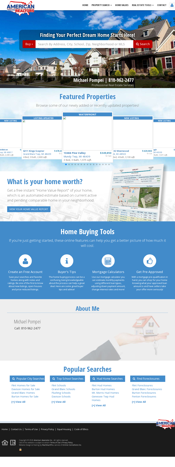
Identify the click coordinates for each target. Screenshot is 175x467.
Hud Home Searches (109, 379)
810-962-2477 (121, 80)
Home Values (122, 5)
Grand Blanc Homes (23, 392)
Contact (161, 5)
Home (85, 5)
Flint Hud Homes (102, 385)
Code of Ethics (81, 429)
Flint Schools (59, 385)
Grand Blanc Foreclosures (147, 389)
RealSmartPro (47, 445)
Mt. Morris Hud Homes (105, 392)
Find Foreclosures (147, 379)
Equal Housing (64, 429)
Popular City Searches (30, 379)
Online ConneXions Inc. (72, 445)
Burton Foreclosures (144, 392)
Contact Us (16, 429)
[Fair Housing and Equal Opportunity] (6, 442)
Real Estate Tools (142, 5)
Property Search (101, 5)
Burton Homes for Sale (24, 396)
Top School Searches (69, 379)
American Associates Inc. (43, 440)
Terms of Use (31, 429)
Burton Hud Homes (103, 389)
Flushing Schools (61, 392)
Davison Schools (61, 396)
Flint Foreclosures (142, 385)
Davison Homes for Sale (25, 389)
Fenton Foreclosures (144, 396)
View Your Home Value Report (28, 209)
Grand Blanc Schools (63, 389)
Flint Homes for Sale (23, 385)
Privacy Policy (47, 429)
